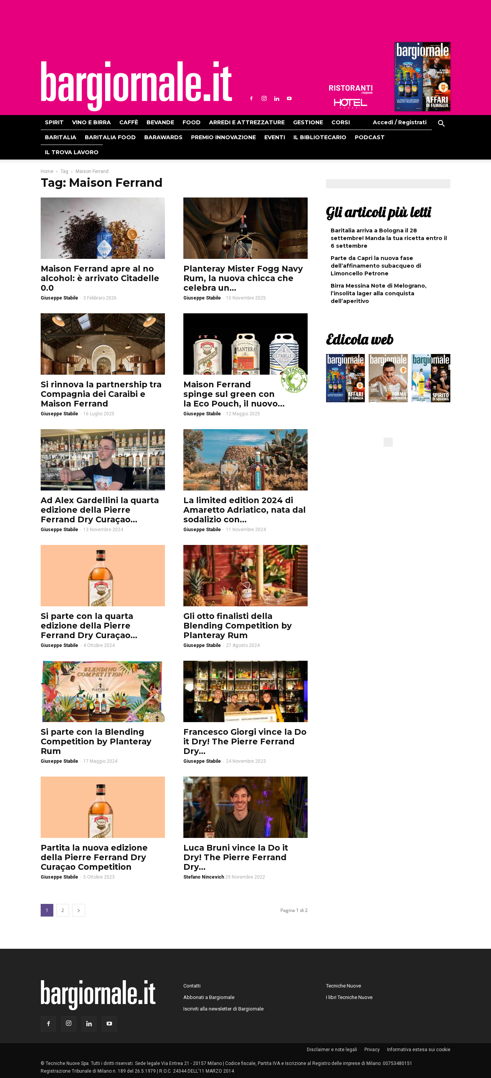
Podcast (370, 137)
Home (47, 171)
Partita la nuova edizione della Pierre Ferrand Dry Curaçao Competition (94, 857)
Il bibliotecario (319, 137)
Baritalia (60, 137)
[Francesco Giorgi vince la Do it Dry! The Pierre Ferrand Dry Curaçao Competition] (245, 691)
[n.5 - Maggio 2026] (431, 380)
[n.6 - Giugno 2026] (388, 380)
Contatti (192, 986)
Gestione (308, 122)
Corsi (340, 122)
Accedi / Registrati (400, 122)
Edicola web (360, 339)
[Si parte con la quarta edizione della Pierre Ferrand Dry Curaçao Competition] (103, 575)
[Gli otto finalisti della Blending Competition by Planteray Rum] (245, 575)
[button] (441, 124)
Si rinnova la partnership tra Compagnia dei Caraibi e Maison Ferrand (101, 394)
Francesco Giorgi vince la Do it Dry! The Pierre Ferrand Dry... (244, 741)
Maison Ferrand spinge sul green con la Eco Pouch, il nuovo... (234, 394)
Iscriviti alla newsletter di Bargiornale (223, 1009)
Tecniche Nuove (343, 986)
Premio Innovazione (223, 137)
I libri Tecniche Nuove (349, 997)
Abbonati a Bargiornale (208, 997)
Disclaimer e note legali (332, 1049)
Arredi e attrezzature (247, 122)
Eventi (274, 137)
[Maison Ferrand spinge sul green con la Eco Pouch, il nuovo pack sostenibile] (245, 344)
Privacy (372, 1049)
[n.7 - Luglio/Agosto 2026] (421, 78)
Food (192, 122)
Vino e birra (91, 122)
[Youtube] (289, 98)
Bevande (160, 122)
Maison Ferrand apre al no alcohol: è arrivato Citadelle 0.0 (100, 278)
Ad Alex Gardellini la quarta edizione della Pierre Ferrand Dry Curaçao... (100, 509)
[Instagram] (264, 98)
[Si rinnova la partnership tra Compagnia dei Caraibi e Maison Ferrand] (103, 344)
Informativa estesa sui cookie (418, 1049)
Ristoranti (351, 89)
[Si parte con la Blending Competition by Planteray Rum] (103, 691)
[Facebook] (251, 98)
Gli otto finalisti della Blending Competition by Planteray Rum (237, 625)
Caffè (128, 122)
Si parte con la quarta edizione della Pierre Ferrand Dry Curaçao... (89, 625)
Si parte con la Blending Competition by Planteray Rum (96, 741)
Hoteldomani (351, 103)
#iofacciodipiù (294, 379)
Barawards (163, 137)
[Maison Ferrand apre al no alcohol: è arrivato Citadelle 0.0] (103, 228)
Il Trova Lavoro (72, 152)
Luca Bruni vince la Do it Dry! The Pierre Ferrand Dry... (235, 857)
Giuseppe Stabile (59, 298)
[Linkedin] (276, 98)
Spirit (54, 122)
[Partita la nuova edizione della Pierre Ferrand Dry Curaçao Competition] (103, 807)
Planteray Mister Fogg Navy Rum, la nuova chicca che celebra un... (243, 278)
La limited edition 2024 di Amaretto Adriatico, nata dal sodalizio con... (244, 509)
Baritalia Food (110, 137)
